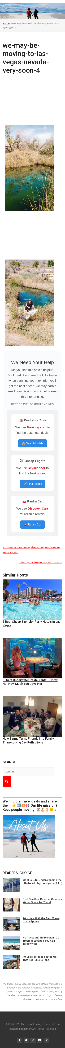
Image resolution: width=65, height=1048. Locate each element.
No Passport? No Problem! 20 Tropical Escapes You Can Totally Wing (41, 940)
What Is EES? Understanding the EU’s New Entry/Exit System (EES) (42, 881)
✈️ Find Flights (32, 483)
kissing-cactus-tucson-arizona (40, 562)
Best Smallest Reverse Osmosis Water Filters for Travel (42, 901)
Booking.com (36, 427)
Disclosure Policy (32, 999)
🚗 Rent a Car (32, 524)
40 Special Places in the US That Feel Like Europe (40, 958)
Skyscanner (36, 468)
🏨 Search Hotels (32, 443)
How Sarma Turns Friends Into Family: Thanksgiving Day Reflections (29, 740)
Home (6, 23)
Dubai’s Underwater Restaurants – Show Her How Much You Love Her (30, 682)
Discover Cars (38, 508)
